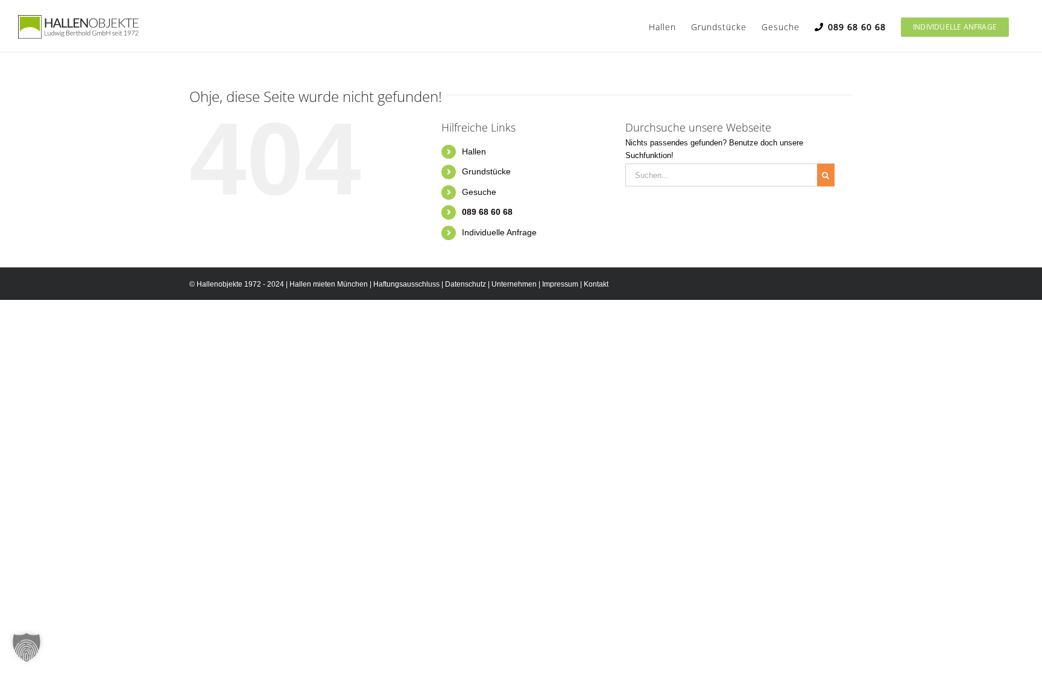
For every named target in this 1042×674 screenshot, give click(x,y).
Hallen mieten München (328, 284)
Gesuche (479, 192)
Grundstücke (486, 171)
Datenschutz (465, 284)
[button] (26, 647)
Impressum (560, 284)
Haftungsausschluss (406, 284)
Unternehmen (514, 284)
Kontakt (596, 284)
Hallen (474, 151)
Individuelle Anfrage (499, 232)
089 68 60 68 (487, 212)
